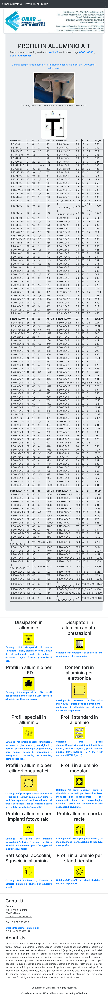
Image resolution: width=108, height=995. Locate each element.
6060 (82, 52)
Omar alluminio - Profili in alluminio (25, 4)
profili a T (53, 52)
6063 (90, 52)
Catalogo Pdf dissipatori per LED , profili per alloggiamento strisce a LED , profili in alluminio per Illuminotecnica (28, 695)
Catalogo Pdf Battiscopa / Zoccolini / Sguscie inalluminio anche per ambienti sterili (28, 884)
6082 (13, 55)
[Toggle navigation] (102, 4)
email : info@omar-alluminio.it (22, 927)
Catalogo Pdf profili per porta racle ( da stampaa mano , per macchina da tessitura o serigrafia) (79, 842)
